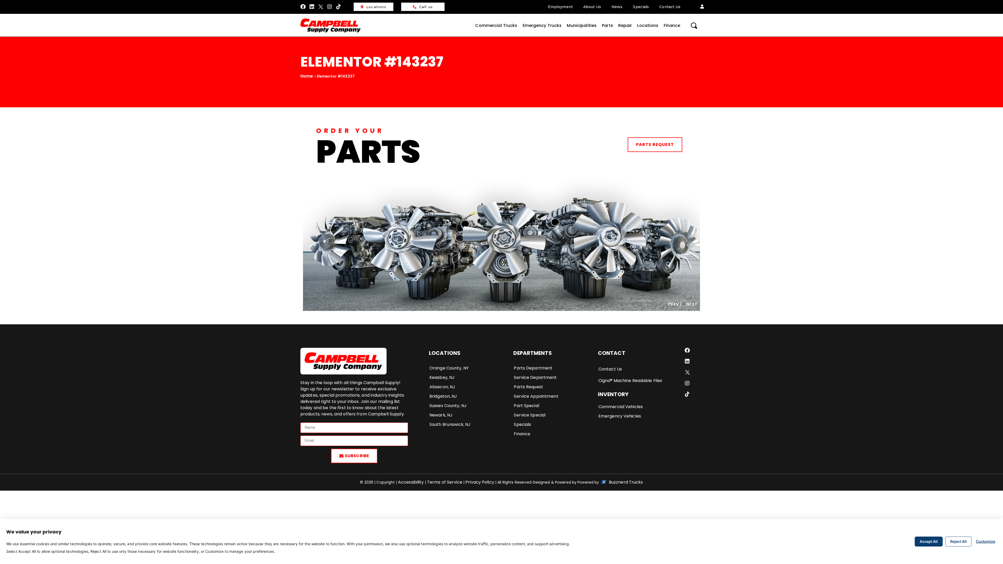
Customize (985, 541)
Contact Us (669, 6)
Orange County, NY (449, 368)
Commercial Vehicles (620, 407)
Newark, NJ (440, 415)
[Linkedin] (311, 6)
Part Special (526, 406)
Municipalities (582, 25)
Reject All (958, 541)
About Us (592, 6)
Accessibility (411, 482)
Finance (672, 25)
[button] (702, 7)
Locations (376, 7)
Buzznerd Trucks (625, 482)
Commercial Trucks (496, 25)
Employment (560, 6)
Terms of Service (445, 482)
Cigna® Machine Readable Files (630, 381)
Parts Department (533, 368)
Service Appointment (536, 396)
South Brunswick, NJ (449, 424)
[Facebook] (303, 6)
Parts (607, 25)
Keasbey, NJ (441, 377)
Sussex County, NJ (447, 406)
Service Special (529, 415)
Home (306, 76)
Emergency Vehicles (619, 416)
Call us (426, 7)
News (616, 6)
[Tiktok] (338, 6)
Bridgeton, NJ (443, 396)
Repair (625, 25)
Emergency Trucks (542, 25)
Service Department (535, 377)
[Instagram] (329, 6)
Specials (641, 6)
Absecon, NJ (442, 387)
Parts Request (655, 145)
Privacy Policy (479, 482)
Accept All (929, 541)
